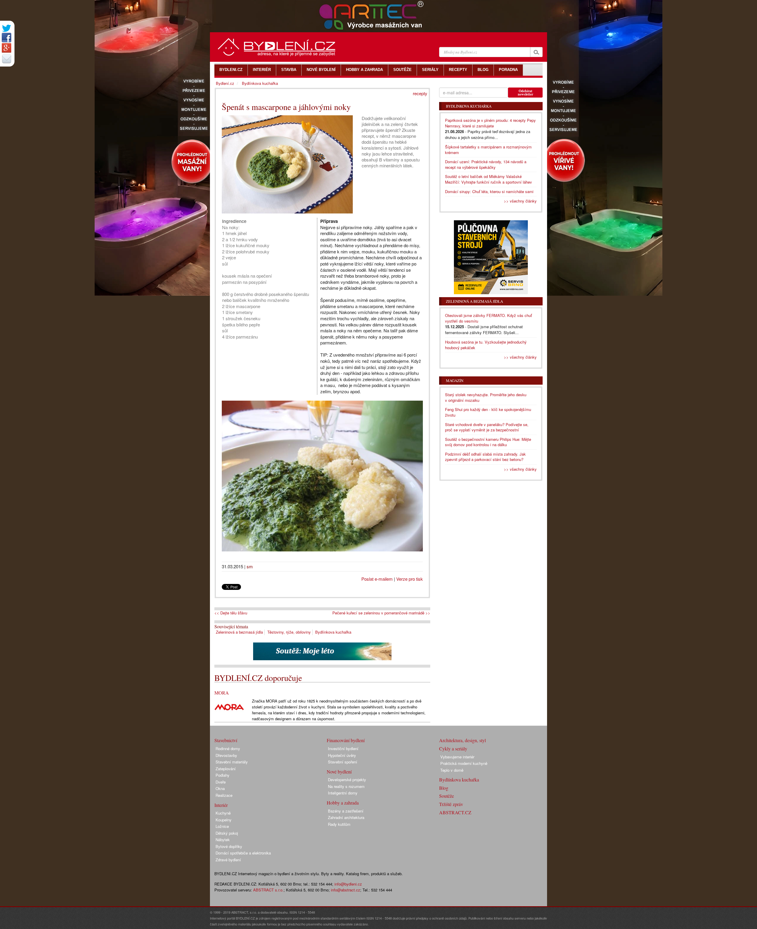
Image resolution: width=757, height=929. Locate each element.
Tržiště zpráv (451, 804)
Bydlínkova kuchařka (333, 632)
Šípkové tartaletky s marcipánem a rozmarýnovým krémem (488, 149)
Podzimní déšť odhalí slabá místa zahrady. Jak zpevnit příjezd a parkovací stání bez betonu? (485, 456)
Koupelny (224, 820)
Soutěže (446, 796)
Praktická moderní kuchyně (463, 763)
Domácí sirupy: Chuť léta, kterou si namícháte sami (489, 191)
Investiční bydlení (343, 748)
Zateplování (226, 768)
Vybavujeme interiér (457, 757)
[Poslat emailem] (6, 59)
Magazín (454, 380)
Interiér (221, 805)
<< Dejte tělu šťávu (230, 613)
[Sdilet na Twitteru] (6, 28)
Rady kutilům (339, 824)
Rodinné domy (228, 748)
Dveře (221, 782)
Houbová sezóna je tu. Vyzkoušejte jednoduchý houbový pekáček (486, 344)
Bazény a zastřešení (345, 811)
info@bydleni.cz (348, 884)
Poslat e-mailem (377, 579)
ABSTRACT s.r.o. (268, 890)
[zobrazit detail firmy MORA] (229, 706)
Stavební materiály (232, 762)
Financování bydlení (346, 740)
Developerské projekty (347, 779)
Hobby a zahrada (343, 802)
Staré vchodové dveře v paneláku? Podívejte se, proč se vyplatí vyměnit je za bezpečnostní (486, 427)
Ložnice (222, 826)
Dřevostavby (226, 755)
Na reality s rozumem (346, 786)
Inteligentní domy (343, 793)
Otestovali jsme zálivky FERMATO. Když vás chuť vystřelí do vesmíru (488, 318)
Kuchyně (223, 813)
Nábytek (223, 839)
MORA (221, 693)
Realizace (224, 795)
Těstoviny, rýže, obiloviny (289, 632)
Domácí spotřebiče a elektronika (243, 853)
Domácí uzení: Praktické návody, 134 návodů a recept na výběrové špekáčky (485, 164)
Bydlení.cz (225, 83)
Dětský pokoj (227, 833)
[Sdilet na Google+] (6, 48)
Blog (443, 788)
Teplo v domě (451, 770)
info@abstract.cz (345, 890)
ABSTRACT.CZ (455, 812)
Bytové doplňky (229, 846)
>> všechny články (520, 201)
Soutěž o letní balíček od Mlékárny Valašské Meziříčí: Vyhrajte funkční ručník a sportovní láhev (488, 179)
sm (250, 566)
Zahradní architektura (346, 817)
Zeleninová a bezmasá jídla (239, 632)
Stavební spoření (342, 762)
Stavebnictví (225, 740)
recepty (420, 93)
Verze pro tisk (409, 579)
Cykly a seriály (453, 748)
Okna (220, 788)
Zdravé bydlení (228, 859)
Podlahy (222, 775)
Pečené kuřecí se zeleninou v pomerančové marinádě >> (381, 613)
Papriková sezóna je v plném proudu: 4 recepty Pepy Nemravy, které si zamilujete (490, 123)
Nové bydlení (339, 771)
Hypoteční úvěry (342, 755)
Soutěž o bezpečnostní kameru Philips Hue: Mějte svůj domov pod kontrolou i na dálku (488, 442)
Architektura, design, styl (462, 740)
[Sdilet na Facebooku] (6, 37)
